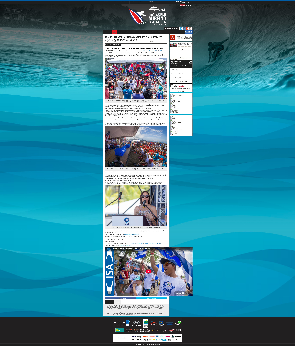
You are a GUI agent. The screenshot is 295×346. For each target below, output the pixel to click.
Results (120, 32)
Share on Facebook (120, 298)
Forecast (141, 32)
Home (105, 32)
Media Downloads (156, 32)
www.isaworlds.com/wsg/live (125, 245)
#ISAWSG (176, 28)
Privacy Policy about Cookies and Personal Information (147, 344)
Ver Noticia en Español (113, 44)
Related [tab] (117, 302)
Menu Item (187, 32)
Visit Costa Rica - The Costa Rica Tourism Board (179, 58)
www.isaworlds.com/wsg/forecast (131, 234)
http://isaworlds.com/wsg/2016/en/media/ (152, 50)
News (114, 32)
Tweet (151, 41)
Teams (147, 32)
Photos (127, 32)
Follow (177, 86)
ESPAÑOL (188, 5)
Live (110, 32)
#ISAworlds (169, 28)
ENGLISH (182, 5)
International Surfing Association (179, 50)
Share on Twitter (151, 298)
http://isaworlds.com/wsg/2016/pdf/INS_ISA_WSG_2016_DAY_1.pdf (146, 243)
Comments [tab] (109, 302)
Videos (134, 32)
